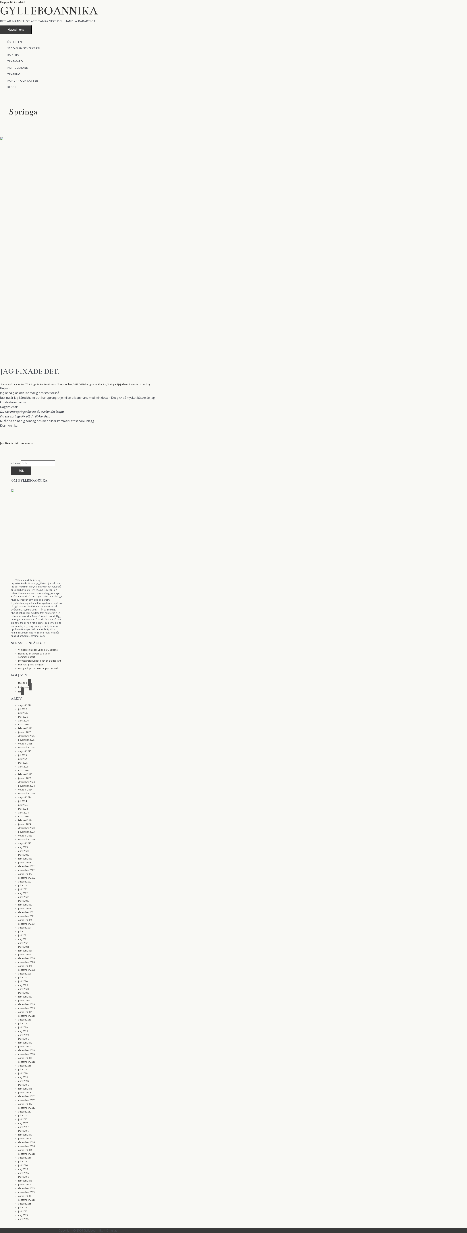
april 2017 (23, 1127)
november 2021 (26, 916)
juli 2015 (22, 1207)
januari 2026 (24, 732)
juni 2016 (23, 1165)
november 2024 (26, 785)
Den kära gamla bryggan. (31, 664)
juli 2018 (22, 1069)
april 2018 (23, 1081)
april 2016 (23, 1173)
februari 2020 (25, 996)
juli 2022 (22, 885)
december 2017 (26, 1096)
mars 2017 (23, 1130)
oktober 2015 (25, 1196)
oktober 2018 (25, 1058)
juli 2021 (22, 931)
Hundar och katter (22, 80)
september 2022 (26, 877)
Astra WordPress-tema (133, 1230)
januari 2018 (24, 1092)
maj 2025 (23, 762)
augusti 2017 (24, 1111)
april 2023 (23, 851)
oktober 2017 (25, 1104)
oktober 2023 (25, 835)
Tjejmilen (122, 384)
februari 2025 (25, 774)
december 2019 (26, 1004)
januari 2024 (24, 824)
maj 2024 (23, 808)
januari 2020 (24, 1000)
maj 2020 (23, 985)
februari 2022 (25, 904)
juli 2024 (22, 801)
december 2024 (26, 782)
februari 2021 (25, 950)
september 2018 (26, 1061)
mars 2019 (23, 1038)
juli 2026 (22, 709)
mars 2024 (23, 816)
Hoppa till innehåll (12, 2)
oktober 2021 (25, 920)
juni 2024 (23, 805)
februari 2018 (25, 1088)
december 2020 (26, 958)
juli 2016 (22, 1161)
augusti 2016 (24, 1157)
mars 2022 (23, 900)
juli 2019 (22, 1023)
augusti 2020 (24, 973)
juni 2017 (23, 1119)
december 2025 (26, 736)
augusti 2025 (24, 751)
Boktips (13, 54)
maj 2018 (23, 1077)
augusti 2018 (24, 1065)
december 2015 (26, 1188)
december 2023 (26, 828)
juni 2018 (23, 1073)
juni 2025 (23, 759)
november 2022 (26, 870)
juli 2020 (22, 977)
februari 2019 (25, 1042)
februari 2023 (25, 858)
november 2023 (26, 831)
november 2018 (26, 1054)
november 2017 (26, 1100)
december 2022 (26, 866)
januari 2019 (24, 1046)
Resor (11, 86)
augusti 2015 (24, 1203)
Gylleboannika (49, 11)
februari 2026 (25, 728)
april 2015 (23, 1219)
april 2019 (23, 1035)
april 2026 (23, 720)
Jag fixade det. (30, 371)
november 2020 (26, 962)
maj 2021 (23, 939)
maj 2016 (23, 1169)
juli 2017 (22, 1115)
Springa (111, 384)
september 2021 (26, 923)
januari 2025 (24, 778)
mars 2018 (23, 1084)
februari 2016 (25, 1180)
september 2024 (26, 793)
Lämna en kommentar (12, 384)
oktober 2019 (25, 1012)
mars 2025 (23, 770)
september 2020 (26, 969)
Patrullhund (17, 67)
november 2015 (26, 1192)
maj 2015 (23, 1215)
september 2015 (26, 1199)
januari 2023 (24, 862)
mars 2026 (23, 724)
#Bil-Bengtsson (88, 384)
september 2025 (26, 747)
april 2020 (23, 989)
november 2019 (26, 1008)
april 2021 (23, 943)
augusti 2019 (24, 1019)
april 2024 (23, 812)
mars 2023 (23, 854)
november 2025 (26, 739)
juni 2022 (23, 889)
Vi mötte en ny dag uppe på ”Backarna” (38, 649)
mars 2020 (23, 992)
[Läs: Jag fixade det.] (81, 355)
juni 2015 (23, 1211)
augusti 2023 (24, 843)
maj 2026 (23, 716)
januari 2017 (24, 1138)
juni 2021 (23, 935)
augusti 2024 (24, 797)
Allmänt (102, 384)
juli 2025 (22, 755)
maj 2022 (23, 893)
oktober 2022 (25, 874)
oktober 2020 (25, 966)
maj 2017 (23, 1123)
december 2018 (26, 1050)
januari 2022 (24, 908)
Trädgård (15, 61)
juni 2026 (23, 713)
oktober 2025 (25, 743)
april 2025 (23, 766)
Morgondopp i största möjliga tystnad (38, 668)
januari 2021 (24, 954)
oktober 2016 (25, 1150)
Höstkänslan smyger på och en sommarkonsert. (34, 655)
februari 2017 (25, 1134)
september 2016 (26, 1153)
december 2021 (26, 912)
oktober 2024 (25, 789)
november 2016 (26, 1146)
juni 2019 (23, 1027)
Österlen (14, 41)
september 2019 (26, 1015)
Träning (13, 74)
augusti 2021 (24, 927)
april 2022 (23, 897)
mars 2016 (23, 1176)
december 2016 (26, 1142)
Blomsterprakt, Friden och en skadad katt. (39, 660)
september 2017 (26, 1107)
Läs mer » (16, 443)
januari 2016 (24, 1184)
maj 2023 (23, 847)
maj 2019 (23, 1031)
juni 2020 (23, 981)
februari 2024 (25, 820)
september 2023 (26, 839)
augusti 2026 (24, 705)
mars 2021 (23, 946)
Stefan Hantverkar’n (23, 48)
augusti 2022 (24, 881)
